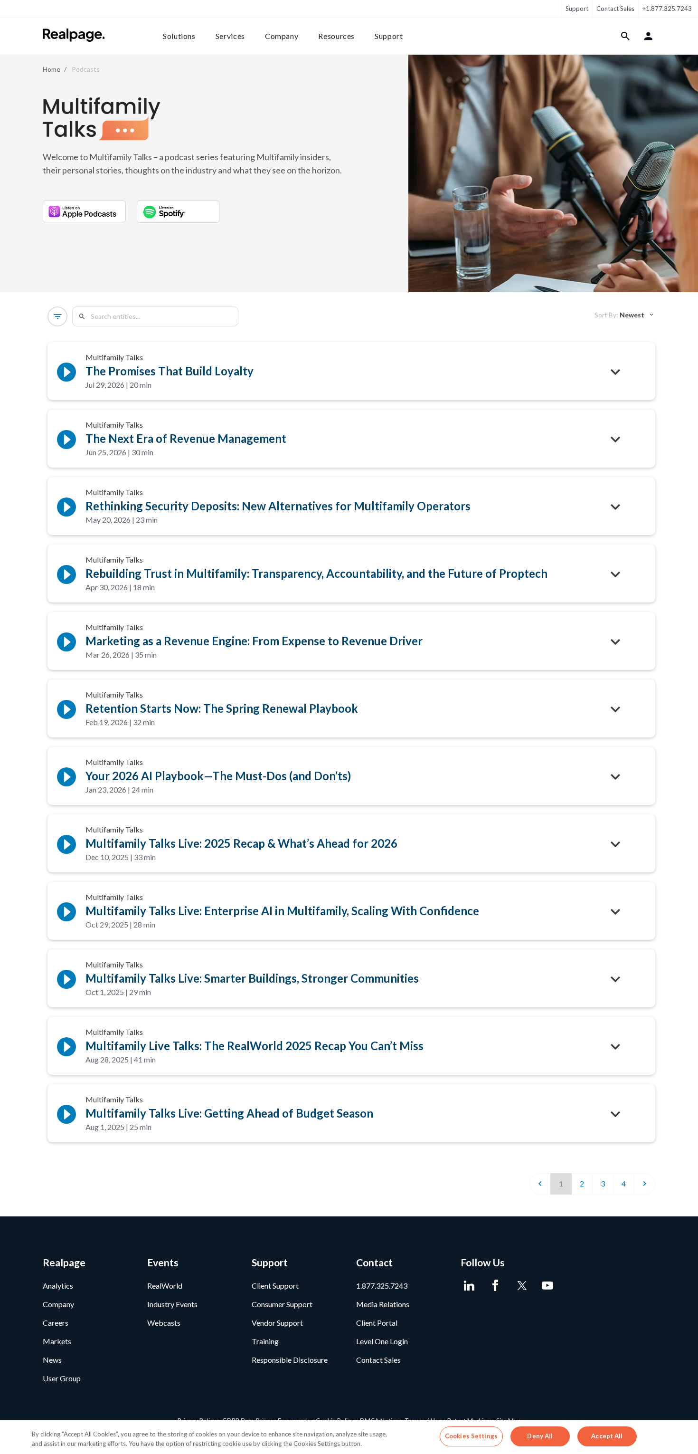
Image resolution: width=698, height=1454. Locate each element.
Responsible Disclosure (290, 1359)
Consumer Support (282, 1304)
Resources (336, 35)
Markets (57, 1341)
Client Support (275, 1285)
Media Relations (382, 1304)
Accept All (607, 1436)
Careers (55, 1322)
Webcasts (163, 1322)
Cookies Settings (471, 1436)
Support (577, 8)
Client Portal (376, 1322)
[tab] (624, 315)
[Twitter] (521, 1285)
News (52, 1359)
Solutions (179, 35)
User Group (62, 1378)
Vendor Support (277, 1322)
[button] (57, 316)
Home (51, 69)
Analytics (58, 1285)
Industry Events (172, 1304)
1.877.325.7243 (381, 1285)
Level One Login (382, 1341)
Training (265, 1341)
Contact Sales (615, 8)
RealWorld (164, 1285)
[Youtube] (547, 1285)
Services (230, 35)
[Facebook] (495, 1285)
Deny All (540, 1436)
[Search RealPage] (625, 36)
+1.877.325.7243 (667, 8)
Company (281, 35)
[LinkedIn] (469, 1285)
